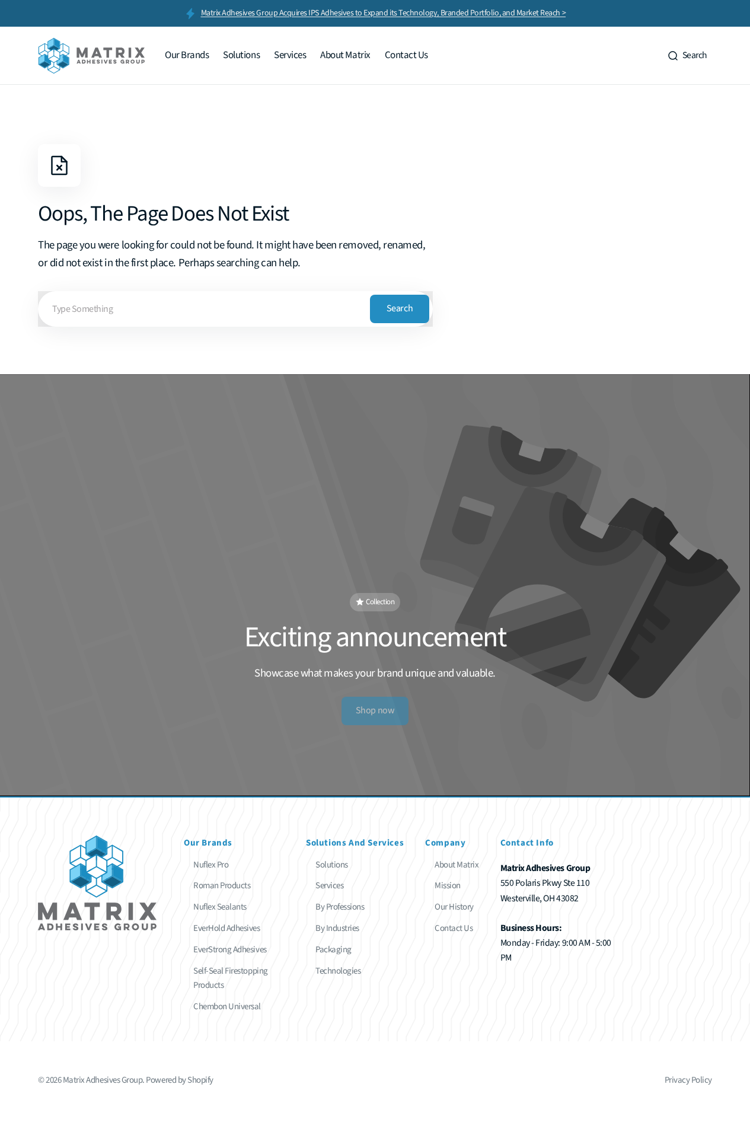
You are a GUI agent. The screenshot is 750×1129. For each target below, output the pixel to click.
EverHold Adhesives (226, 928)
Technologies (337, 971)
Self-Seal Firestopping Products (230, 978)
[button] (687, 56)
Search (400, 308)
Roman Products (221, 885)
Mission (448, 885)
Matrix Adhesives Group (103, 1080)
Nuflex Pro (210, 865)
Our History (454, 907)
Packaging (333, 949)
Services (329, 885)
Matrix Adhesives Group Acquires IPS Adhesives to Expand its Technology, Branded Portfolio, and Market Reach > (383, 13)
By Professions (339, 907)
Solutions (331, 865)
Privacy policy (688, 1080)
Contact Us (454, 928)
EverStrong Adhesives (230, 949)
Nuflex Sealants (220, 907)
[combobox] (235, 309)
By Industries (337, 928)
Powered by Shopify (179, 1080)
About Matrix (456, 865)
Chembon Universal (227, 1006)
